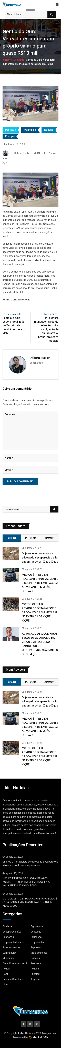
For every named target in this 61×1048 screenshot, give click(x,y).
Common (49, 538)
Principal (10, 136)
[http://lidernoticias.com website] (34, 153)
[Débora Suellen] (38, 153)
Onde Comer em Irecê (15, 963)
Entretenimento (11, 947)
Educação (36, 936)
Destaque (19, 59)
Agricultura (37, 926)
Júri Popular (9, 952)
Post (5, 973)
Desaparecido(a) (12, 931)
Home (8, 59)
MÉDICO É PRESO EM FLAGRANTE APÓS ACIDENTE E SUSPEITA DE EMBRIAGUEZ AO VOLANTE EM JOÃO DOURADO (40, 583)
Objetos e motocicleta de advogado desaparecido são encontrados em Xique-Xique (40, 557)
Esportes (36, 947)
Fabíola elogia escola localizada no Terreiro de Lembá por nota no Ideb (14, 325)
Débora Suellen (40, 358)
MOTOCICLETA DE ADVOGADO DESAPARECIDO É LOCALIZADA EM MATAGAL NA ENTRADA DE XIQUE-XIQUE (40, 612)
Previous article (12, 314)
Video (6, 984)
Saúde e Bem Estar (13, 979)
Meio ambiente (39, 952)
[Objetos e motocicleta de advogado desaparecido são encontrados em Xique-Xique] (11, 553)
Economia (8, 936)
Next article (50, 314)
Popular (30, 538)
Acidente (8, 926)
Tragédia (35, 979)
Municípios (30, 129)
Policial (7, 968)
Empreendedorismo (14, 942)
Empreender (37, 942)
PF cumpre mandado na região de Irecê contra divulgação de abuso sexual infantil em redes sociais (46, 329)
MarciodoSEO (40, 1037)
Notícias (48, 129)
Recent (11, 538)
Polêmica (36, 963)
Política (35, 968)
